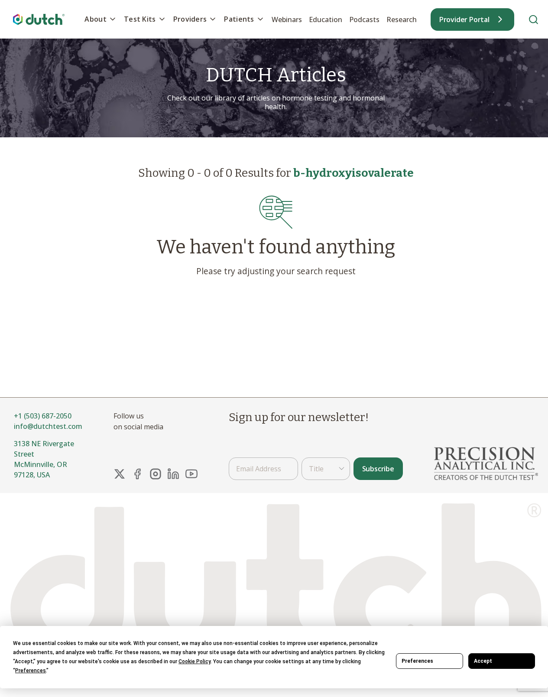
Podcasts (364, 19)
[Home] (39, 19)
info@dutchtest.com (48, 426)
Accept (483, 661)
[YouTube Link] (191, 474)
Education (325, 19)
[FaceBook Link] (137, 474)
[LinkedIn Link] (173, 474)
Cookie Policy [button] (194, 661)
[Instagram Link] (155, 474)
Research (401, 19)
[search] (533, 19)
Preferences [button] (30, 671)
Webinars (287, 19)
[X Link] (119, 474)
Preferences (417, 661)
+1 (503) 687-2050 (42, 416)
